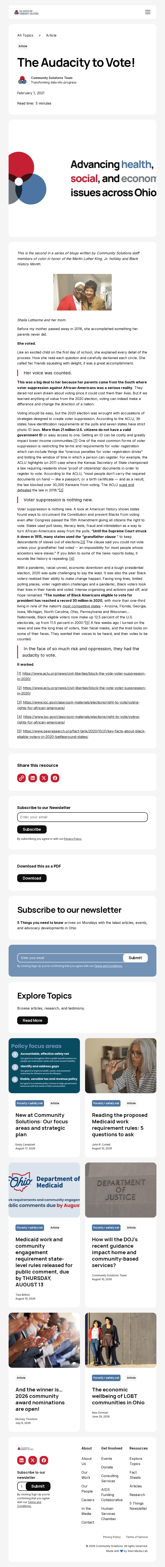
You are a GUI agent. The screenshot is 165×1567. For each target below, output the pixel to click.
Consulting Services (109, 1478)
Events (106, 1458)
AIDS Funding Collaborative (112, 1494)
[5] (87, 623)
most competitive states (82, 606)
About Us (86, 1461)
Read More (32, 1020)
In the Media (86, 1511)
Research (137, 1495)
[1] (75, 440)
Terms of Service (137, 1537)
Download (32, 878)
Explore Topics (136, 1461)
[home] (31, 12)
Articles (136, 1486)
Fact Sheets (135, 1475)
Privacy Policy (112, 1537)
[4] (71, 558)
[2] (61, 490)
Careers (87, 1500)
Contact (87, 1522)
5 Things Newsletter (138, 1506)
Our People (87, 1488)
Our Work (85, 1475)
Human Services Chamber (108, 1513)
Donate (107, 1467)
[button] (147, 12)
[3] (83, 542)
